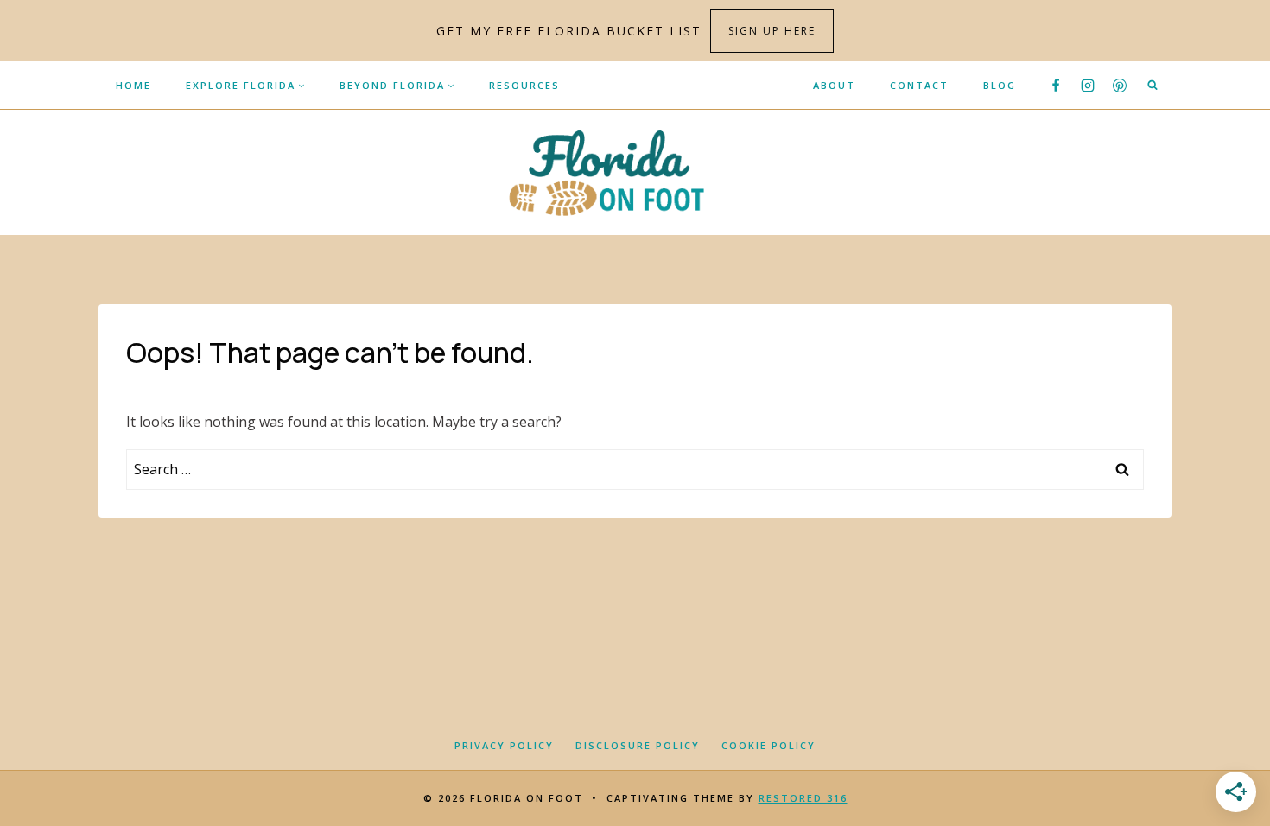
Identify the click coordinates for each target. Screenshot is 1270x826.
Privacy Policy (504, 745)
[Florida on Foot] (635, 172)
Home (133, 85)
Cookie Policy (768, 745)
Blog (999, 85)
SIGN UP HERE (772, 30)
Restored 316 (803, 797)
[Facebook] (1056, 85)
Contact (919, 85)
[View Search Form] (1152, 85)
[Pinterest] (1119, 85)
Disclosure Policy (637, 745)
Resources (524, 85)
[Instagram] (1088, 85)
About (834, 85)
